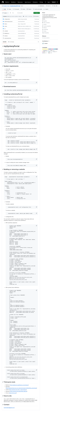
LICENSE (6, 31)
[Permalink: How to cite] (3, 396)
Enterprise (35, 2)
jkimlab (5, 16)
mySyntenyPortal (15, 6)
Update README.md (22, 33)
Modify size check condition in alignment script (16, 16)
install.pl (6, 35)
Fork (48, 5)
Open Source (28, 2)
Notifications (42, 5)
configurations (7, 19)
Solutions (13, 2)
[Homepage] (3, 2)
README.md (6, 33)
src (5, 28)
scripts (5, 26)
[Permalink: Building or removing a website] (3, 169)
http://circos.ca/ (12, 393)
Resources (20, 2)
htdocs (5, 23)
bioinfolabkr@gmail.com (9, 407)
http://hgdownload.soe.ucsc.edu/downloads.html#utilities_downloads (21, 388)
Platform (7, 2)
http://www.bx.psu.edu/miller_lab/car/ (18, 391)
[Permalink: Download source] (3, 86)
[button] (36, 57)
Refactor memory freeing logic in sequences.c (27, 28)
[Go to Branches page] (10, 13)
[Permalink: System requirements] (3, 66)
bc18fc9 (26, 16)
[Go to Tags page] (13, 13)
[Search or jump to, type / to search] (45, 2)
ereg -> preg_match (22, 23)
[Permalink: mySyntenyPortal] (3, 46)
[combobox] (25, 13)
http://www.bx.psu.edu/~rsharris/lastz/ (17, 389)
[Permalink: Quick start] (3, 54)
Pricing (41, 2)
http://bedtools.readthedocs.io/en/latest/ (19, 385)
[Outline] (38, 42)
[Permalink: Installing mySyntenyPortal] (3, 94)
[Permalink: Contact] (3, 404)
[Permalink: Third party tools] (3, 382)
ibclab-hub (6, 6)
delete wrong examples (22, 19)
